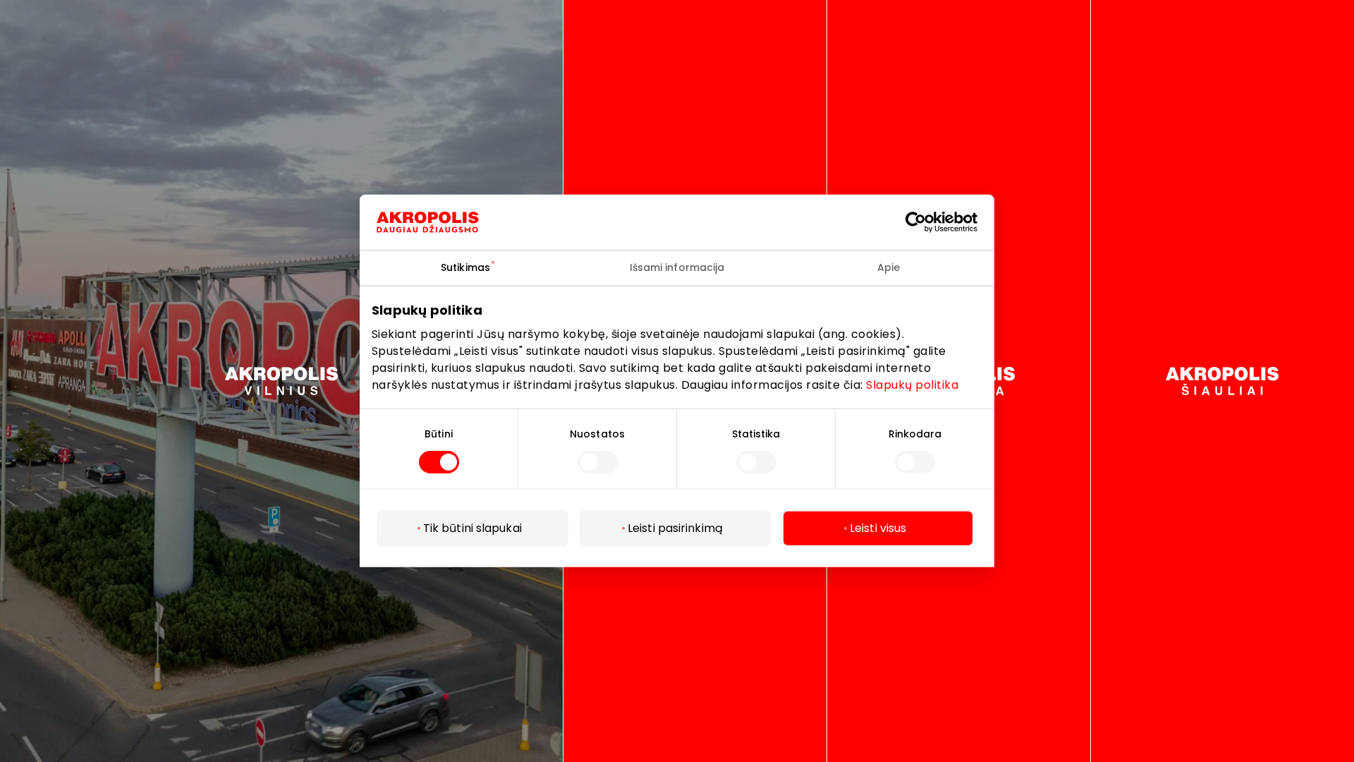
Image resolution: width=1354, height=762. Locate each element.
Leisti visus (878, 528)
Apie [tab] (888, 267)
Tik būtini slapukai (472, 528)
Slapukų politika (912, 384)
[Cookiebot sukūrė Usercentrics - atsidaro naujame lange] (926, 222)
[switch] (598, 462)
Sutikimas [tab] (465, 267)
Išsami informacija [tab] (677, 267)
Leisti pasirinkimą (675, 528)
